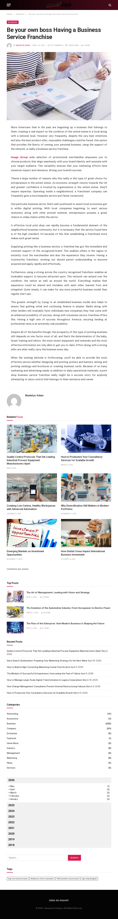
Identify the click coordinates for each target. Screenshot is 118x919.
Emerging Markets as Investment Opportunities (25, 553)
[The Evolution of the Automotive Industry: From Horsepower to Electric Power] (15, 612)
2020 (11, 833)
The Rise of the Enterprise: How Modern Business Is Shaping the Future (65, 623)
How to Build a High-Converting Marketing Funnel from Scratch (38, 667)
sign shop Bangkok (89, 879)
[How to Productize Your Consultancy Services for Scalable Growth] (86, 439)
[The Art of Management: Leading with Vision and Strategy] (15, 596)
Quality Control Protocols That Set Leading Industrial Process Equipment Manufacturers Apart (31, 460)
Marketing (12, 758)
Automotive (12, 718)
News (9, 763)
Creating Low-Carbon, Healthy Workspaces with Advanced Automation (31, 507)
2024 (11, 810)
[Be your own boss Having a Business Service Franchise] (59, 86)
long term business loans (18, 879)
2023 (11, 816)
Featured (11, 738)
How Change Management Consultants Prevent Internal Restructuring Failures (46, 686)
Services (11, 768)
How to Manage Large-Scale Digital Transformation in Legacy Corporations (44, 680)
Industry (11, 748)
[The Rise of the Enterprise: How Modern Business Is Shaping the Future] (15, 627)
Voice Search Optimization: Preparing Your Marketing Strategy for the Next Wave (47, 660)
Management (13, 753)
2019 (11, 839)
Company (11, 728)
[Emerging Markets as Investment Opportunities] (32, 533)
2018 (11, 845)
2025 (11, 805)
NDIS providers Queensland (68, 879)
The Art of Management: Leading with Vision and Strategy (57, 592)
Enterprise (12, 733)
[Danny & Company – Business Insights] (59, 5)
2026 (11, 780)
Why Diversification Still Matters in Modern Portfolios (85, 507)
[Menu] (9, 5)
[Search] (109, 5)
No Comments (56, 45)
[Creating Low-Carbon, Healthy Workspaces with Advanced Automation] (32, 487)
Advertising (12, 714)
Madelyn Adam (23, 45)
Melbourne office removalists (42, 879)
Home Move (12, 743)
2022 (11, 822)
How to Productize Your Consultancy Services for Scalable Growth (81, 458)
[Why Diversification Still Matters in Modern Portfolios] (86, 487)
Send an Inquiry (59, 900)
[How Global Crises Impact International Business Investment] (86, 533)
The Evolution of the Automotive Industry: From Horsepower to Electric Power (68, 608)
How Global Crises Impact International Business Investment (83, 553)
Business (12, 22)
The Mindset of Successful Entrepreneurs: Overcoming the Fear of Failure (43, 673)
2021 (11, 828)
